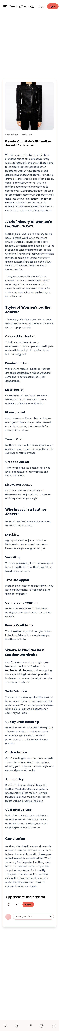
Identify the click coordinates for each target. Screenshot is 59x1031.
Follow (28, 904)
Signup (52, 6)
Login (41, 6)
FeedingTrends (20, 6)
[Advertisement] (29, 45)
